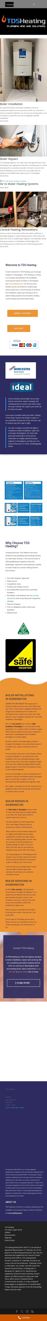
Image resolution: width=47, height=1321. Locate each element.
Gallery (18, 328)
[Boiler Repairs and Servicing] (23, 156)
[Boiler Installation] (23, 101)
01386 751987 (23, 983)
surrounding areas (16, 284)
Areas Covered (22, 313)
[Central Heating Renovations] (23, 227)
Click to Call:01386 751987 (14, 1108)
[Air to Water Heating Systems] (13, 181)
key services (17, 724)
